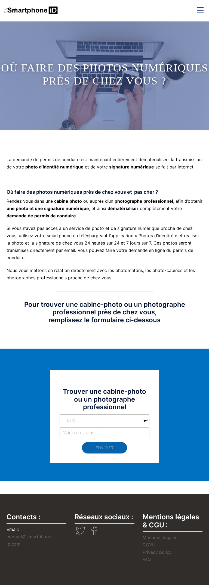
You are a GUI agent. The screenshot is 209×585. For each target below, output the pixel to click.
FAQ (147, 559)
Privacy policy (157, 552)
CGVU (149, 545)
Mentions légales (160, 537)
